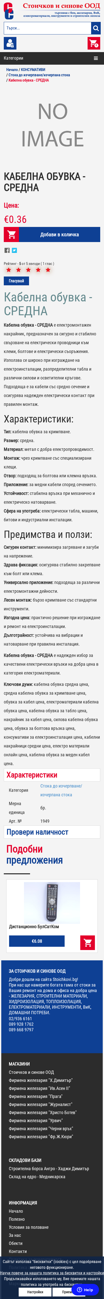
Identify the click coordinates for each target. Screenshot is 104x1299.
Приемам (69, 1292)
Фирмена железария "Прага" (36, 1096)
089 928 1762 (21, 1024)
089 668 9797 (21, 1029)
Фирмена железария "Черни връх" (41, 1128)
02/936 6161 (20, 1018)
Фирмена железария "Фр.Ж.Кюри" (41, 1136)
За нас (15, 1235)
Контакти (18, 1251)
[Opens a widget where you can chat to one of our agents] (85, 1290)
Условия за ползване (28, 1227)
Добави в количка (59, 234)
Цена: (11, 205)
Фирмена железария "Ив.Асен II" (39, 1088)
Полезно (17, 1219)
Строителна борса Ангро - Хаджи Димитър (49, 1168)
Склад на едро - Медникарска (37, 1176)
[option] (52, 126)
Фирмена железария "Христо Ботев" (43, 1112)
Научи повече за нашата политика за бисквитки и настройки (52, 1273)
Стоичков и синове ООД (31, 1072)
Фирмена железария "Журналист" (40, 1104)
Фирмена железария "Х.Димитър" (41, 1080)
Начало (16, 1211)
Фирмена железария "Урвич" (36, 1120)
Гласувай (16, 281)
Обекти (15, 1243)
